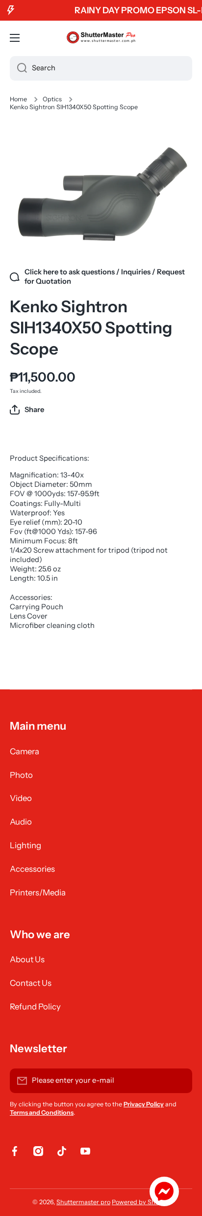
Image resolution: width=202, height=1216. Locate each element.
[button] (27, 410)
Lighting (25, 845)
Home (18, 99)
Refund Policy (35, 1006)
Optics (52, 99)
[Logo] (101, 38)
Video (21, 798)
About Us (27, 959)
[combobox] (101, 68)
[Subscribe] (180, 1080)
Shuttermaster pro (83, 1202)
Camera (24, 751)
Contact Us (30, 983)
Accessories (32, 869)
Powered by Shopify (141, 1202)
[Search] (18, 68)
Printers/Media (38, 892)
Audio (21, 822)
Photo (21, 775)
